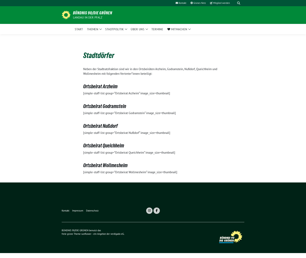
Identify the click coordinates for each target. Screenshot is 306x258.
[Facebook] (156, 210)
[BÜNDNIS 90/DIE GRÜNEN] (66, 15)
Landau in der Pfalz (87, 17)
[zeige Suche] (239, 3)
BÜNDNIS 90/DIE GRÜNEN (92, 13)
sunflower (86, 233)
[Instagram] (149, 210)
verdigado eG (117, 233)
